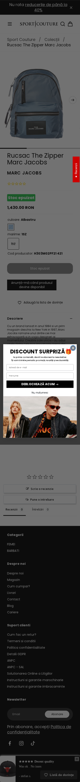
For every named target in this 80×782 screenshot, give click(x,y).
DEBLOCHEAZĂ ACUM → (40, 384)
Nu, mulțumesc (40, 392)
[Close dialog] (73, 348)
